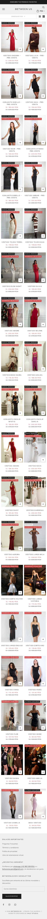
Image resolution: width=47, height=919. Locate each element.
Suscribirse (12, 896)
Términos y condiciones (10, 848)
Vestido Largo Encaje (12, 645)
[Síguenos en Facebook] (3, 904)
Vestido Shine (35, 734)
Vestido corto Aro (35, 645)
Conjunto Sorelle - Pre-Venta (12, 197)
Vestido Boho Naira (12, 375)
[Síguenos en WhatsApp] (15, 904)
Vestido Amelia (34, 778)
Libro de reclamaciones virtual (12, 855)
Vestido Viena (12, 690)
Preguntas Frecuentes (10, 844)
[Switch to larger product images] (40, 16)
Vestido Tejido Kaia (34, 242)
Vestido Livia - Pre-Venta (34, 57)
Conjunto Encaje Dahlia (34, 420)
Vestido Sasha (12, 778)
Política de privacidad (9, 851)
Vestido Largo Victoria (35, 600)
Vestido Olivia (35, 286)
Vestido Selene (34, 331)
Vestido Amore (12, 331)
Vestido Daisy (12, 510)
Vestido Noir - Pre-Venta (12, 150)
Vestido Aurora (12, 554)
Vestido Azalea (35, 375)
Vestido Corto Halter (12, 599)
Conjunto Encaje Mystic (12, 420)
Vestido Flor (12, 734)
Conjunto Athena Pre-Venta (35, 150)
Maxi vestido (35, 823)
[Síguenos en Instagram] (9, 904)
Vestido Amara (12, 466)
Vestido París (35, 690)
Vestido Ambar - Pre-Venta (35, 197)
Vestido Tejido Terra (12, 242)
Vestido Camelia (12, 823)
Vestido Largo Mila (34, 554)
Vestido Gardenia (35, 510)
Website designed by (23, 913)
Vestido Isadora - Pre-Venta (12, 57)
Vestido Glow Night (12, 286)
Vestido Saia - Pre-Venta (35, 103)
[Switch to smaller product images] (44, 16)
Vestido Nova (35, 466)
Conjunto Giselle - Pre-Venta (12, 103)
